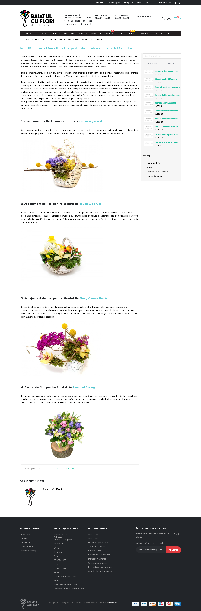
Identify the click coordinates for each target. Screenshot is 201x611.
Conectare (98, 3)
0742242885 (60, 560)
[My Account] (169, 18)
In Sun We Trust (90, 203)
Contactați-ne (114, 3)
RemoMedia (114, 602)
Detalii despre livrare (98, 542)
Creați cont (129, 3)
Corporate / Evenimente (157, 171)
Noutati (150, 167)
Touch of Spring (84, 387)
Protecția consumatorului (100, 567)
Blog (28, 39)
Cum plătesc (94, 538)
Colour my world (90, 121)
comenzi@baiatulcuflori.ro (66, 576)
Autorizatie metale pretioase (101, 571)
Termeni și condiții (96, 546)
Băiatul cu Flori (60, 534)
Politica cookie (94, 550)
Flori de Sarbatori (57, 469)
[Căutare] (179, 56)
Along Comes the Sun (94, 298)
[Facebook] (175, 3)
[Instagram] (179, 3)
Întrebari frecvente (97, 558)
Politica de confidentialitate (101, 554)
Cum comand (94, 534)
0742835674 (60, 568)
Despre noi (25, 534)
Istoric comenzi (27, 546)
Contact (23, 538)
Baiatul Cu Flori (73, 469)
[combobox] (162, 56)
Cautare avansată (28, 550)
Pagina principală (21, 39)
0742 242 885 (143, 16)
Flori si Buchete (153, 163)
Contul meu (25, 542)
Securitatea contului (97, 562)
